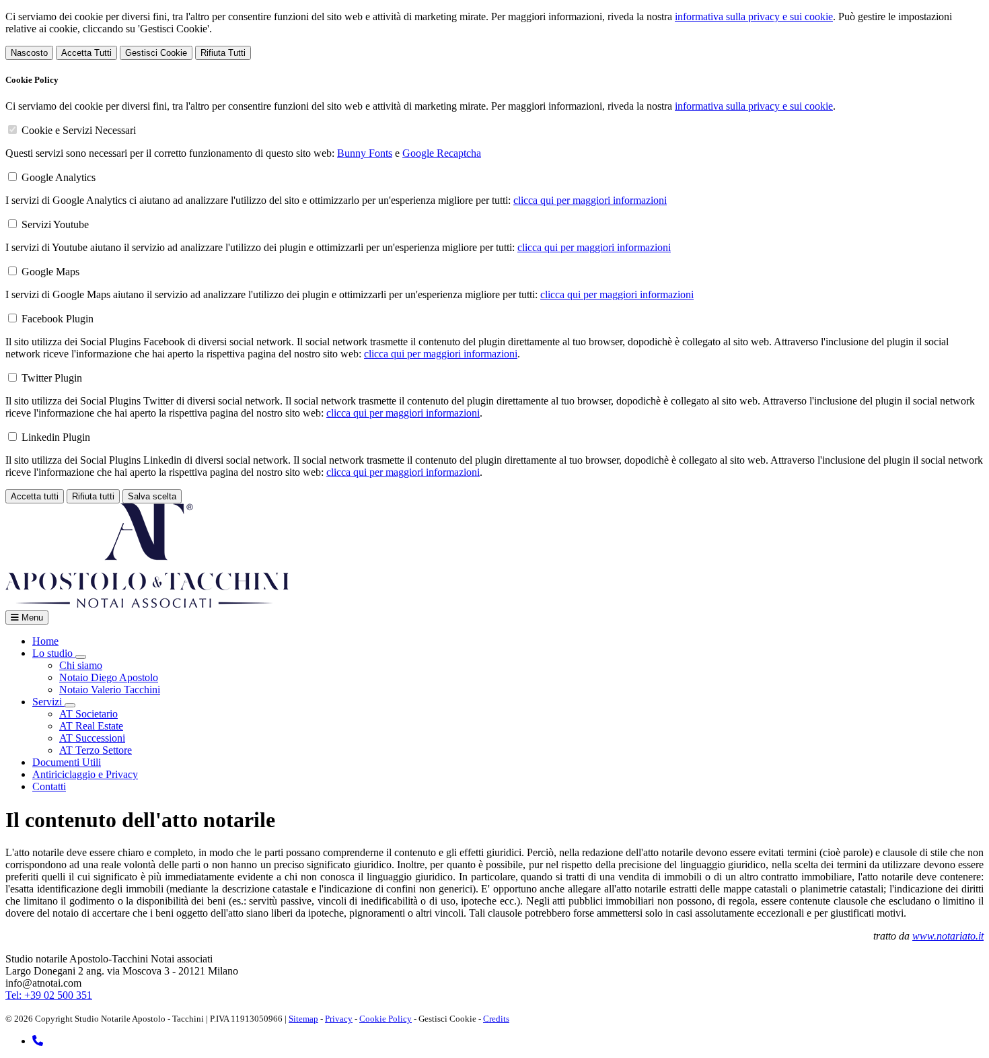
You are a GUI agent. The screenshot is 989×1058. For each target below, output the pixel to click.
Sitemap (303, 1019)
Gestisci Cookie (156, 53)
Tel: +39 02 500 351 (48, 995)
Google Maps (50, 271)
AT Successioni (92, 738)
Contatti (49, 786)
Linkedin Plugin (56, 437)
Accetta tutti (35, 496)
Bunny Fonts (364, 153)
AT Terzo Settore (95, 750)
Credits (496, 1019)
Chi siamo (80, 665)
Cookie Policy (385, 1019)
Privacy (339, 1019)
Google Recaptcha (441, 153)
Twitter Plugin (52, 378)
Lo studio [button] (53, 653)
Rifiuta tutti (93, 496)
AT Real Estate (91, 726)
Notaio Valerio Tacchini (109, 689)
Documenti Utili (66, 762)
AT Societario (88, 713)
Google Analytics (59, 177)
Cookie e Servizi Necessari (79, 130)
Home (45, 641)
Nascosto (29, 53)
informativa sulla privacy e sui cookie (754, 16)
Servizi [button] (48, 701)
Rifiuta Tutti (223, 53)
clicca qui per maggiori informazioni (590, 200)
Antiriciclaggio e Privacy (85, 774)
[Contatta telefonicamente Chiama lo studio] (37, 1041)
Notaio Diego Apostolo (108, 677)
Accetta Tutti (86, 53)
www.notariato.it (948, 936)
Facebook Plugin (58, 318)
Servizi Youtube (55, 224)
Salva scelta (152, 496)
